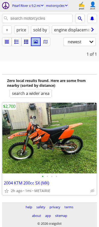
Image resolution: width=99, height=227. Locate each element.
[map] (45, 41)
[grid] (26, 41)
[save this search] (92, 18)
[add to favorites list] (7, 191)
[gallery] (36, 41)
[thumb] (16, 41)
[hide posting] (92, 191)
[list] (7, 41)
